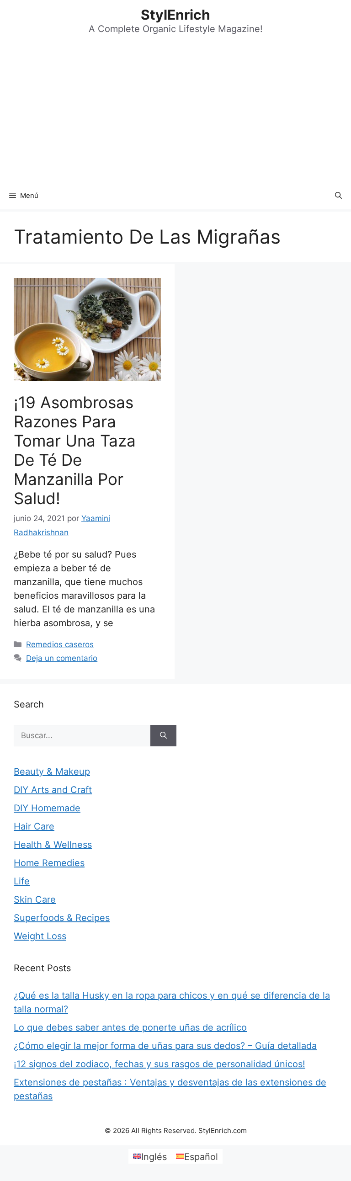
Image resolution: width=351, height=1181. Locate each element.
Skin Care (35, 899)
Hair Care (34, 826)
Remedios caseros (60, 644)
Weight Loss (40, 936)
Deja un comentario (61, 658)
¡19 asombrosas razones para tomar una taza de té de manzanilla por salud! (75, 450)
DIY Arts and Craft (53, 789)
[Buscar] (163, 736)
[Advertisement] (175, 113)
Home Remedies (49, 862)
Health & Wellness (53, 844)
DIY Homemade (47, 808)
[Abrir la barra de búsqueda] (338, 195)
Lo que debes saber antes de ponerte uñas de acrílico (130, 1027)
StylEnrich (175, 14)
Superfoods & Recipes (62, 917)
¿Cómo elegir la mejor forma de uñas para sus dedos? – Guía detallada (165, 1045)
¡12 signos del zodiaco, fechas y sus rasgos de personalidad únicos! (159, 1064)
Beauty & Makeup (52, 771)
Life (22, 881)
